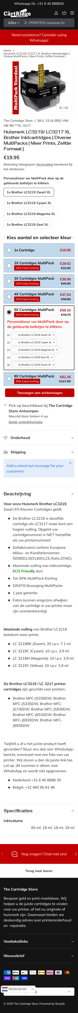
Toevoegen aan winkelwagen (40, 393)
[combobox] (39, 22)
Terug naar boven (39, 871)
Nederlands (17, 989)
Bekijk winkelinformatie (26, 422)
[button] (39, 250)
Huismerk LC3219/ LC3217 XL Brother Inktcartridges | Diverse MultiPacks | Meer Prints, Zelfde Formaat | (37, 55)
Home (7, 50)
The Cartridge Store (18, 120)
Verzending (44, 164)
